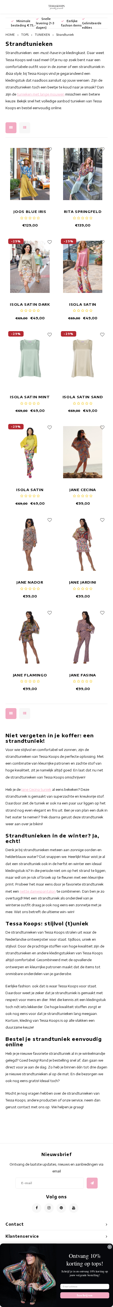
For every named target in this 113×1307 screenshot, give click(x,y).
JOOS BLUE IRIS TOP (29, 212)
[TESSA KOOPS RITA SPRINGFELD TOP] (82, 174)
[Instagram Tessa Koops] (49, 1208)
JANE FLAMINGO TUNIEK (30, 675)
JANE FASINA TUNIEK (82, 675)
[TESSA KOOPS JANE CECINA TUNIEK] (82, 452)
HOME (10, 34)
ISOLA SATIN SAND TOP (83, 397)
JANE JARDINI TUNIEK (82, 582)
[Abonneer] (92, 1183)
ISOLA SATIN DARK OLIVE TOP (30, 304)
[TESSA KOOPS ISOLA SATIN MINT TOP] (30, 359)
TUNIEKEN (42, 34)
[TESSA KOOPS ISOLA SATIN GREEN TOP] (30, 452)
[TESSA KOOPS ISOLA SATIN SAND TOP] (82, 359)
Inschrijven (84, 1295)
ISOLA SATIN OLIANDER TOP (82, 304)
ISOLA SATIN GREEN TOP (29, 490)
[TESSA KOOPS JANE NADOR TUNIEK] (30, 545)
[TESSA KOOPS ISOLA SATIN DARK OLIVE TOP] (30, 267)
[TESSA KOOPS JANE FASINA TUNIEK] (82, 638)
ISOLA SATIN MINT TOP (30, 397)
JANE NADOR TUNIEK (29, 582)
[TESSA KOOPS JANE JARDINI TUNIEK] (82, 545)
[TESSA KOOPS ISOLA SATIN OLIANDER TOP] (82, 267)
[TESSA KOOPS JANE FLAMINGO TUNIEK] (30, 638)
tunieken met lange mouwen (40, 94)
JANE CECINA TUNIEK (82, 490)
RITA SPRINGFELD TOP (83, 212)
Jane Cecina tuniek (36, 789)
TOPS (25, 34)
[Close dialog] (110, 1247)
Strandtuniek (65, 34)
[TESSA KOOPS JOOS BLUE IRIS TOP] (30, 174)
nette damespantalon (38, 891)
